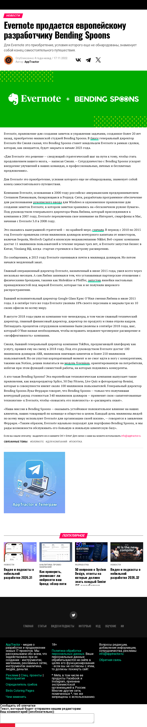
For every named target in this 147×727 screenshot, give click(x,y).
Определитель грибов (21, 684)
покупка (76, 442)
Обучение (110, 626)
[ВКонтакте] (78, 59)
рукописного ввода (47, 202)
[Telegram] (88, 59)
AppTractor (31, 61)
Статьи (42, 626)
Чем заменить (16, 697)
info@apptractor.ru (131, 436)
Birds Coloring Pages (20, 690)
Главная (28, 626)
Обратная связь (110, 660)
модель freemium (77, 363)
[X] (98, 59)
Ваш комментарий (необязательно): (27, 712)
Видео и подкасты (62, 626)
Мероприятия (15, 678)
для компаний (57, 442)
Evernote (38, 442)
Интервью (85, 626)
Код (98, 626)
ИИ (122, 626)
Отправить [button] (7, 725)
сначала (98, 230)
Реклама (12, 675)
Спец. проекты (31, 675)
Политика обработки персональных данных (68, 652)
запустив (94, 280)
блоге (94, 138)
